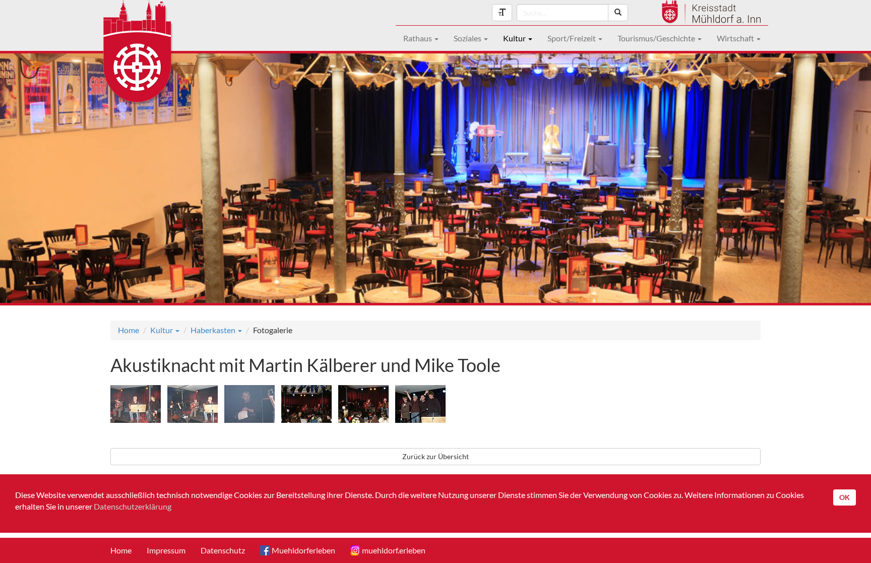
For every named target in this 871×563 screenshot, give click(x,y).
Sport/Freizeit (572, 38)
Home (128, 330)
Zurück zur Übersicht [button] (435, 456)
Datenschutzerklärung (132, 506)
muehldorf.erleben (392, 550)
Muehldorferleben (302, 550)
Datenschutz (223, 550)
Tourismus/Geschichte (657, 38)
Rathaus (418, 38)
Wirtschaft (736, 38)
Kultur (515, 38)
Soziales (468, 38)
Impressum (166, 550)
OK (844, 497)
